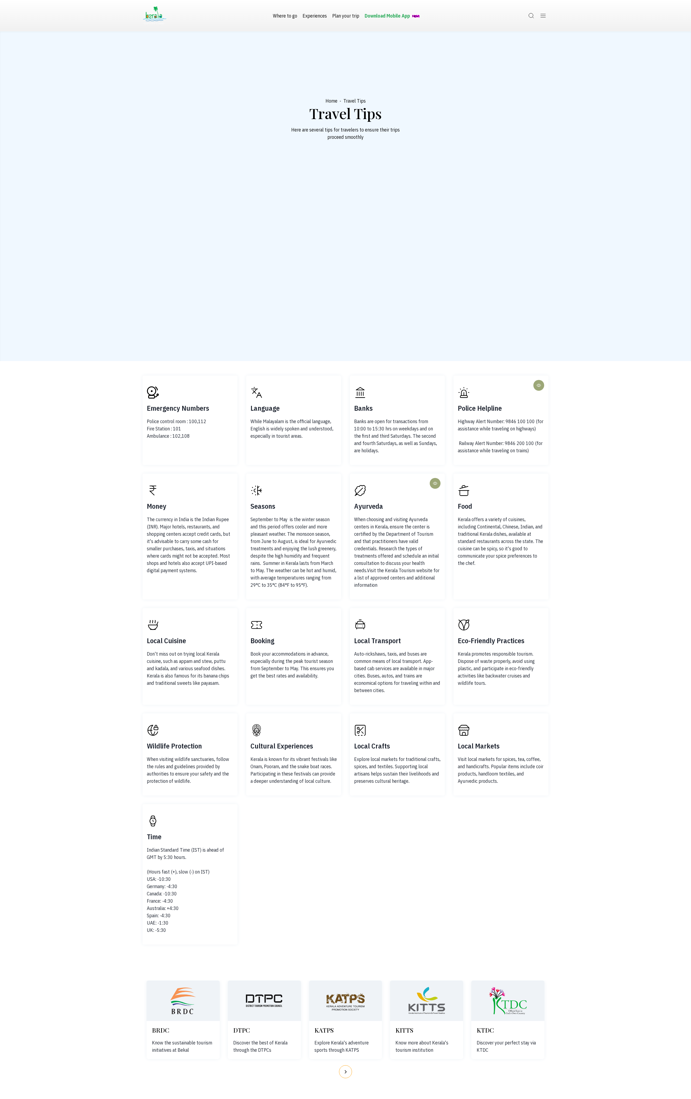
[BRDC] (183, 1001)
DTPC (241, 1030)
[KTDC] (508, 1001)
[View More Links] (543, 15)
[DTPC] (264, 1001)
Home (331, 101)
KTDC (485, 1030)
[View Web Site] (538, 385)
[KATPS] (345, 1001)
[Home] (155, 15)
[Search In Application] (531, 15)
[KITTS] (427, 1001)
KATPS (324, 1030)
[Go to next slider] (345, 1071)
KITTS (404, 1030)
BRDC (160, 1030)
